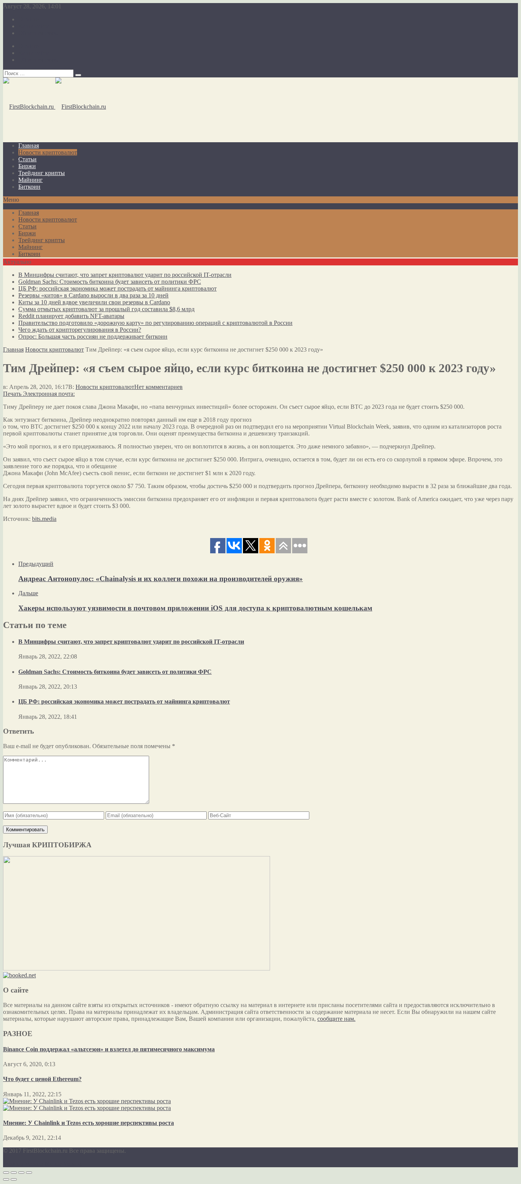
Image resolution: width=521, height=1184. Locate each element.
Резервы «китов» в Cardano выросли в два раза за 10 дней (93, 295)
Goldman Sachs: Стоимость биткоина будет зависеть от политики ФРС (109, 281)
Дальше (28, 593)
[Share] (14, 1172)
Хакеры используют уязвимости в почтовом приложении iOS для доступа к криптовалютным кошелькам (195, 608)
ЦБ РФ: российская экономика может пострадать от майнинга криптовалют (117, 288)
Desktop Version (23, 1163)
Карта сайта (33, 26)
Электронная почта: (49, 393)
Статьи (27, 159)
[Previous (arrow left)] (6, 1179)
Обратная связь (38, 33)
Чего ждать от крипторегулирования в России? (79, 329)
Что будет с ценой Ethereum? (42, 1079)
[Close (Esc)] (6, 1172)
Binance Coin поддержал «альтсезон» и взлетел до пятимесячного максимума (109, 1049)
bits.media (44, 519)
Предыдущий (35, 564)
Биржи (27, 166)
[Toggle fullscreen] (21, 1172)
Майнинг (30, 180)
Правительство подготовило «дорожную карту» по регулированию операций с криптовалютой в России (155, 323)
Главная (28, 145)
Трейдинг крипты (41, 173)
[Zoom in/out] (29, 1172)
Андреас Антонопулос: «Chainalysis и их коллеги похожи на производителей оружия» (160, 579)
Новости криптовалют (47, 152)
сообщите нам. (336, 1018)
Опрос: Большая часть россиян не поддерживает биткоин (92, 336)
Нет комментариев (158, 387)
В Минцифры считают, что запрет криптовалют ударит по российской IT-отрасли (125, 275)
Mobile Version (63, 1163)
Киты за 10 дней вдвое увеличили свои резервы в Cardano (94, 302)
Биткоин (29, 186)
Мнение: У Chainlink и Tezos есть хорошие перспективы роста (88, 1123)
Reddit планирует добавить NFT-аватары (71, 316)
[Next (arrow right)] (14, 1179)
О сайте (28, 19)
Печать (12, 393)
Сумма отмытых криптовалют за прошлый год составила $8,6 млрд (106, 309)
